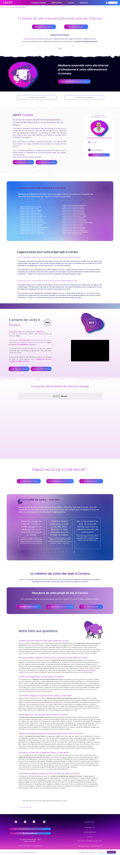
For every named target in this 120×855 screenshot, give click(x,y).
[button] (57, 2)
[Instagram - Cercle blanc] (25, 822)
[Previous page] (48, 552)
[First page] (44, 552)
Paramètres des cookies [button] (86, 852)
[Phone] (34, 822)
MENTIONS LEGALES (84, 846)
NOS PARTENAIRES (96, 846)
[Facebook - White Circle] (16, 822)
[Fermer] (118, 852)
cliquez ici (32, 344)
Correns (90, 837)
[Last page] (74, 552)
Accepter (111, 852)
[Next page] (70, 552)
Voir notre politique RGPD (28, 852)
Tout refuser (100, 852)
